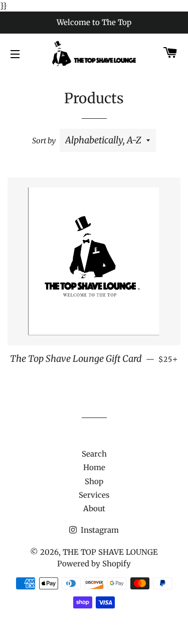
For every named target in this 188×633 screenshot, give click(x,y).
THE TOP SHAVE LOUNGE (110, 552)
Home (94, 467)
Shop (94, 481)
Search (94, 454)
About (94, 508)
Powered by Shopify (94, 563)
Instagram (99, 530)
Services (94, 495)
